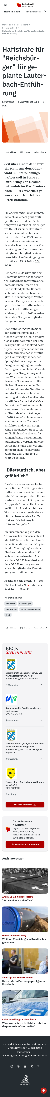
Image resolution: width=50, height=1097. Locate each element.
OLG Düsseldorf (26, 560)
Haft (8, 615)
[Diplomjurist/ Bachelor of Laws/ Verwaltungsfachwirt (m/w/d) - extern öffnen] (41, 685)
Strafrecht (10, 603)
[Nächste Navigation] (45, 12)
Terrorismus (11, 609)
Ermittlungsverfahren (30, 609)
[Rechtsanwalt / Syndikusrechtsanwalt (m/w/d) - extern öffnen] (41, 720)
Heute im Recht (21, 24)
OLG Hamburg (20, 564)
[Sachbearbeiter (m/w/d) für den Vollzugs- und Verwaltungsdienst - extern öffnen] (41, 759)
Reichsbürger (25, 603)
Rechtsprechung (9, 28)
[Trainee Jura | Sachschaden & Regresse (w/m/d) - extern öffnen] (41, 794)
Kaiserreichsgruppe (23, 280)
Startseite (6, 24)
